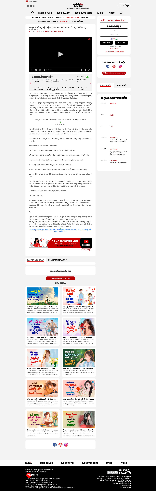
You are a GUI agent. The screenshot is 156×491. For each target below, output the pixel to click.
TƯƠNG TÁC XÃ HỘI (113, 62)
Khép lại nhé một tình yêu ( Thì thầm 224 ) (53, 89)
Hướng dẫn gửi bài (116, 20)
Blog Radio (36, 17)
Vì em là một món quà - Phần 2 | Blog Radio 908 (79, 337)
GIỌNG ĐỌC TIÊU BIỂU (114, 98)
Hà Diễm (113, 103)
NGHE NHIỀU (105, 85)
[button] (60, 54)
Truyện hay (41, 21)
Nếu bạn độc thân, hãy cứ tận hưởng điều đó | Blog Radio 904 (79, 399)
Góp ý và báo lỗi (125, 485)
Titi (111, 126)
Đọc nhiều (122, 85)
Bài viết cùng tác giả (57, 260)
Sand (112, 115)
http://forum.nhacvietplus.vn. (67, 219)
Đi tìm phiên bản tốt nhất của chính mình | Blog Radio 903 (42, 430)
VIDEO (112, 12)
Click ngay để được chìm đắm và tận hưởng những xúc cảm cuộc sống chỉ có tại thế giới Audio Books (60, 230)
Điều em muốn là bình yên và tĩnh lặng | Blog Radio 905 (42, 399)
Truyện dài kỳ (64, 21)
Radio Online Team (51, 31)
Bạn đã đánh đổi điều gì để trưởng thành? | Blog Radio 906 (79, 368)
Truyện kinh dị (52, 21)
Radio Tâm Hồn (47, 17)
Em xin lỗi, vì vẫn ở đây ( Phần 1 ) (38, 88)
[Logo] (86, 40)
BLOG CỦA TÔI (63, 12)
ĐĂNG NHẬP (106, 43)
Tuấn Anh (113, 161)
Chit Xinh (113, 149)
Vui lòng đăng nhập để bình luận (60, 278)
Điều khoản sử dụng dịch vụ (122, 483)
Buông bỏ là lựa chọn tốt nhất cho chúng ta (42, 307)
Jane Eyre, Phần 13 (68, 88)
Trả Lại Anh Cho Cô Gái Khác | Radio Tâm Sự (79, 307)
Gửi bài (122, 6)
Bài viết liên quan (35, 260)
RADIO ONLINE (45, 12)
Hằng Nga (113, 138)
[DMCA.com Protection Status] (112, 472)
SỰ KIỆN (100, 12)
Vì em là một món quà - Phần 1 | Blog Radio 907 (42, 368)
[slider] (60, 67)
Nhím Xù (60, 31)
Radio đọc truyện (72, 17)
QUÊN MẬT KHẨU (114, 48)
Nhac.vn (128, 487)
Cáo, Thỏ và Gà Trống (82, 88)
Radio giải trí (59, 17)
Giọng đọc (85, 17)
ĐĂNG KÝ (121, 43)
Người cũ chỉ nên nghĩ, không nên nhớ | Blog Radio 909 (42, 337)
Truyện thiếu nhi (77, 21)
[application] (60, 54)
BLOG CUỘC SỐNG (83, 12)
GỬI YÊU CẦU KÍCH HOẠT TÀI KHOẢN (115, 51)
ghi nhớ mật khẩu (115, 46)
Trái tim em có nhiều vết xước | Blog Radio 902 (79, 430)
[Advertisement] (60, 453)
